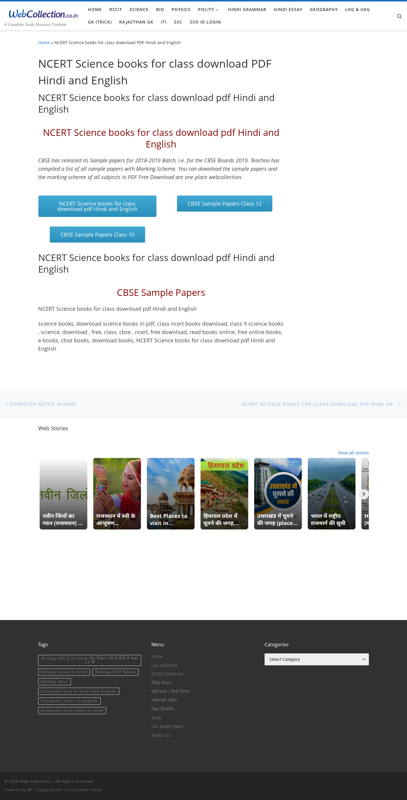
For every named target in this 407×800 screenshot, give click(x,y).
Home (44, 42)
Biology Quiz (54, 681)
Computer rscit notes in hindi (72, 710)
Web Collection (35, 781)
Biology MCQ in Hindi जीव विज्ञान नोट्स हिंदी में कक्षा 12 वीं (89, 660)
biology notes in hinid (64, 672)
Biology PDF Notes (115, 672)
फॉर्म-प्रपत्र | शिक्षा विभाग (170, 691)
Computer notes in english (69, 701)
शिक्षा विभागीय (162, 709)
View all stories (353, 453)
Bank (156, 717)
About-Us (160, 735)
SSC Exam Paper (167, 726)
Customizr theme (87, 789)
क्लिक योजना (161, 683)
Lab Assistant (164, 665)
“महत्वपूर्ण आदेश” (164, 700)
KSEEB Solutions (167, 674)
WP (30, 789)
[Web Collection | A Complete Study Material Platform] (41, 12)
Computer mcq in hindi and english (78, 691)
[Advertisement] (203, 578)
